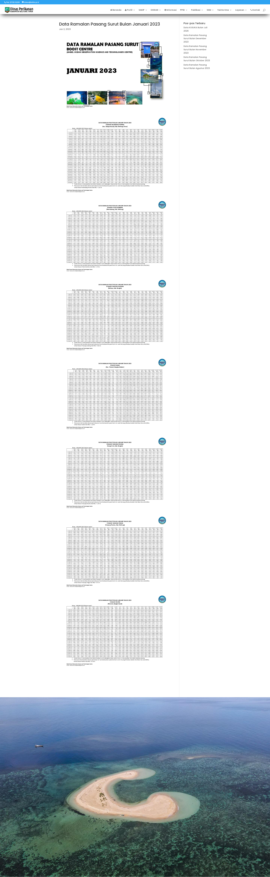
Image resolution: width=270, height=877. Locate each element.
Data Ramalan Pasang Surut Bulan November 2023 (195, 49)
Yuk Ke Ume (223, 10)
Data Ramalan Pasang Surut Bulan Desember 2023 (195, 38)
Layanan (239, 10)
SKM (209, 10)
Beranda (116, 10)
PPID (182, 10)
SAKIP (141, 10)
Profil (129, 10)
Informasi (171, 10)
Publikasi (195, 10)
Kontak (256, 10)
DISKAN (154, 10)
